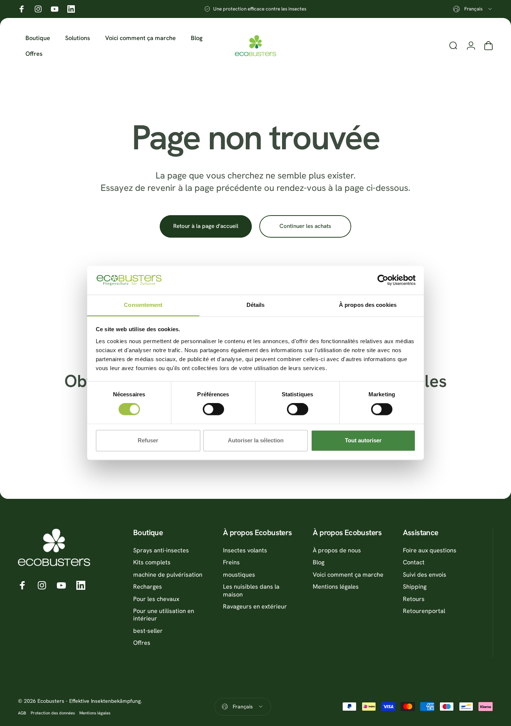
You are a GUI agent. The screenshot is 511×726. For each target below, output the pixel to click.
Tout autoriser (363, 440)
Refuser (148, 440)
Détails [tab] (256, 305)
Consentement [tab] (143, 305)
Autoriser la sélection (256, 440)
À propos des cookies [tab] (368, 305)
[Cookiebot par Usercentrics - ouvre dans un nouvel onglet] (383, 280)
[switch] (213, 409)
